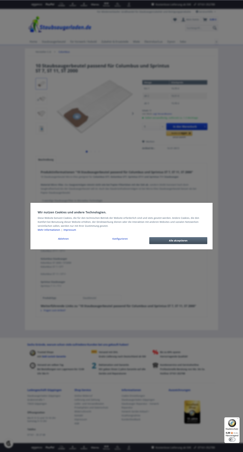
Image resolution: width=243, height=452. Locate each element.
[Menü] (238, 419)
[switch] (232, 439)
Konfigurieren (120, 238)
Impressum (69, 229)
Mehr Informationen (49, 229)
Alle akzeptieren (178, 240)
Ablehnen (63, 238)
